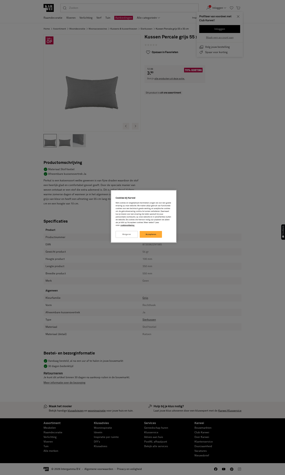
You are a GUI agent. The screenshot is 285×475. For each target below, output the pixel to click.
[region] (144, 216)
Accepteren (151, 234)
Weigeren (126, 234)
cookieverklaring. (127, 225)
